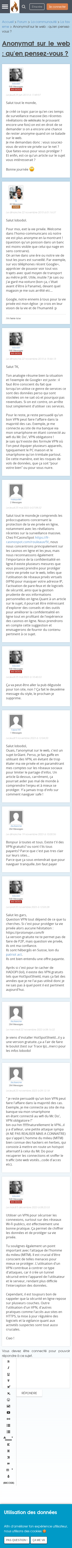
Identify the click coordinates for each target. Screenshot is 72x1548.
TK (16, 201)
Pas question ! (16, 1540)
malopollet (16, 499)
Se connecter (57, 7)
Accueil (8, 21)
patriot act (14, 954)
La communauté (44, 21)
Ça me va (39, 1540)
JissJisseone (16, 825)
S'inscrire (37, 7)
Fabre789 (16, 729)
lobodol (16, 83)
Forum (22, 21)
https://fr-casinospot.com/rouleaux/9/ (28, 539)
